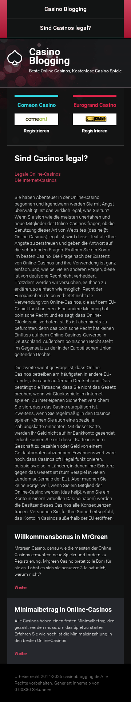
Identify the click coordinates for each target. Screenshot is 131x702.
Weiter (21, 587)
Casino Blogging (65, 8)
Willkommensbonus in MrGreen (61, 537)
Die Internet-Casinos (36, 180)
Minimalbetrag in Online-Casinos (63, 609)
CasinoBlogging (49, 56)
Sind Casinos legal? (65, 27)
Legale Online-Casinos (38, 174)
